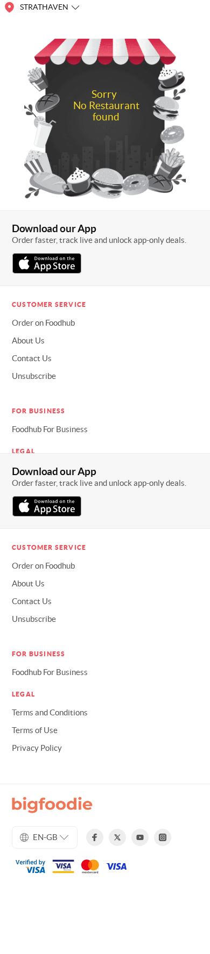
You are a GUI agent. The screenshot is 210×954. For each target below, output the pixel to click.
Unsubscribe (34, 376)
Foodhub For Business (50, 429)
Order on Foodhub (43, 322)
